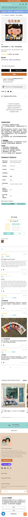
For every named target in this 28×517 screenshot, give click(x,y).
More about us (7, 460)
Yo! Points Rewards (17, 86)
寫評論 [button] (8, 233)
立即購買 (14, 74)
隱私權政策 (18, 503)
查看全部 (25, 380)
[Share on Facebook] (8, 91)
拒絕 (14, 510)
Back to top (14, 430)
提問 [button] (19, 233)
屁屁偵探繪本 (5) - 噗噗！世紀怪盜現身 (16, 15)
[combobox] (14, 7)
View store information (8, 81)
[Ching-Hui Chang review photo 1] (14, 327)
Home (2, 15)
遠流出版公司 (7, 15)
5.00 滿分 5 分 (17, 219)
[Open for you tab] (25, 514)
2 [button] (12, 367)
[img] (4, 254)
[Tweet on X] (5, 91)
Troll (11, 179)
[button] (23, 4)
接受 (14, 507)
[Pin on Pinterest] (11, 91)
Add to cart (19, 70)
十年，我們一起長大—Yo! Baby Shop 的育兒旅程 (13, 411)
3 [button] (14, 367)
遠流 (2, 44)
